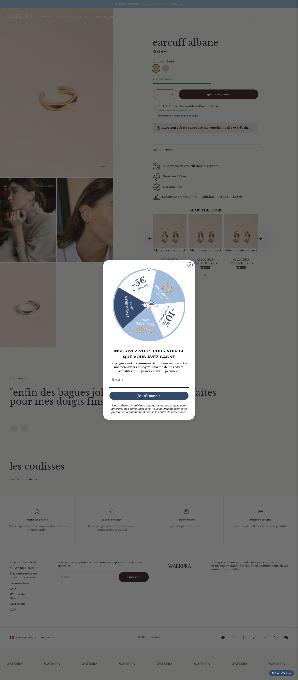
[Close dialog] (190, 264)
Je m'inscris (149, 396)
